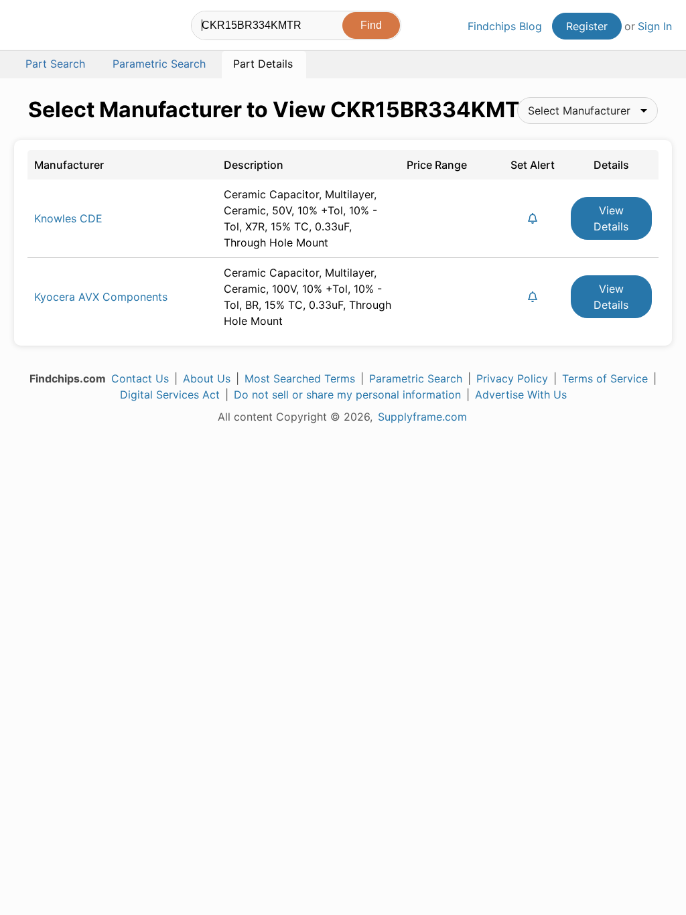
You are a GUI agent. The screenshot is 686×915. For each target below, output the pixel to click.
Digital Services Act (170, 394)
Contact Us (140, 378)
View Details (611, 218)
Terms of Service (605, 378)
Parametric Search (415, 378)
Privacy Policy (512, 378)
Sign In (655, 26)
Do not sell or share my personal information (347, 394)
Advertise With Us (521, 394)
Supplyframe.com (422, 416)
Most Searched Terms (300, 378)
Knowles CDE (68, 218)
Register (587, 26)
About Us (206, 378)
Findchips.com (57, 27)
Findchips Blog (505, 26)
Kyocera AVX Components (100, 296)
